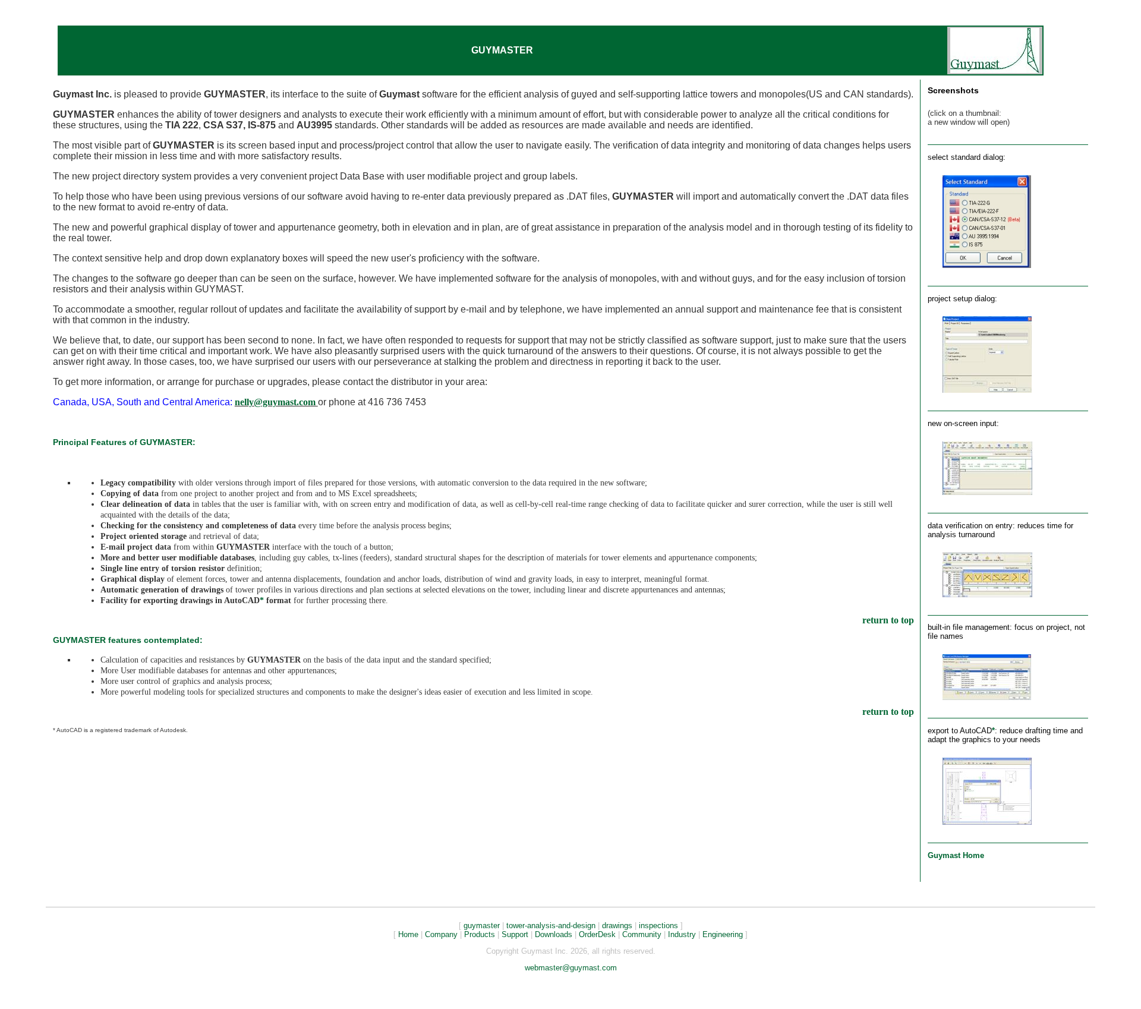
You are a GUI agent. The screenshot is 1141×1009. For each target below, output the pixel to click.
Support (515, 934)
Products (479, 934)
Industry (682, 934)
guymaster (482, 925)
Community (641, 934)
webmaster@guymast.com (571, 967)
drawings (617, 925)
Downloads (553, 934)
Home (408, 934)
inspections (658, 925)
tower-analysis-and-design (550, 925)
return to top (888, 620)
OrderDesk (597, 934)
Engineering (722, 934)
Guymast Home (956, 855)
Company (441, 934)
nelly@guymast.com (276, 402)
